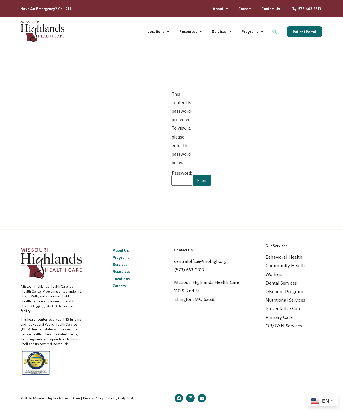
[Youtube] (202, 398)
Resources (188, 31)
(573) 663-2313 (189, 269)
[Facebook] (179, 398)
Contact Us (270, 8)
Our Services (276, 245)
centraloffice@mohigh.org (200, 261)
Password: (182, 173)
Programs (250, 31)
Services (219, 31)
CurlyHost (125, 398)
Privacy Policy (93, 398)
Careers (244, 8)
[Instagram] (190, 398)
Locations (155, 31)
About (218, 8)
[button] (275, 32)
